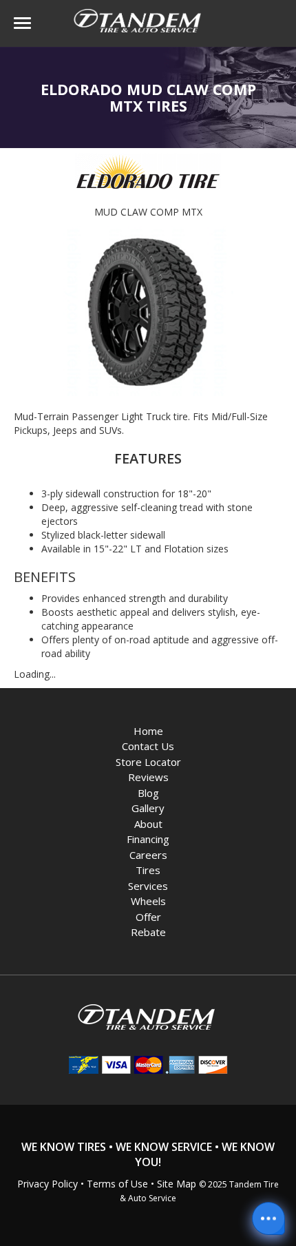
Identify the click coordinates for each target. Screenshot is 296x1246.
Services (148, 886)
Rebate (148, 932)
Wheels (148, 901)
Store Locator (148, 762)
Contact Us (148, 746)
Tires (148, 870)
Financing (148, 839)
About (148, 824)
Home (148, 731)
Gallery (148, 808)
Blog (148, 793)
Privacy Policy (47, 1183)
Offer (148, 917)
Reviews (148, 777)
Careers (148, 855)
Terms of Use (117, 1183)
